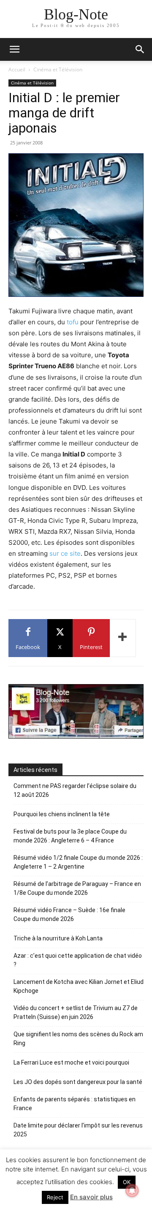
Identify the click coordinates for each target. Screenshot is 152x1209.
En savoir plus (91, 1197)
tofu (73, 322)
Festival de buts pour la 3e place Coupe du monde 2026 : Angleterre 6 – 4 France (70, 836)
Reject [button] (55, 1197)
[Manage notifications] (132, 1190)
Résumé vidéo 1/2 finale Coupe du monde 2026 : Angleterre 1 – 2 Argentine (78, 862)
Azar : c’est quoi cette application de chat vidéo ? (78, 960)
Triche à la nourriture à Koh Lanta (58, 938)
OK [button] (126, 1182)
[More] (123, 638)
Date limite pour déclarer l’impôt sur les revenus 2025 (78, 1130)
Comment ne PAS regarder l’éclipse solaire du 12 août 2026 (75, 790)
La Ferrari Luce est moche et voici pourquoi (71, 1062)
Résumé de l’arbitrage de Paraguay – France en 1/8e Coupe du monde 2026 (77, 888)
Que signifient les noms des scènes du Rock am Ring (78, 1038)
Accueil (16, 69)
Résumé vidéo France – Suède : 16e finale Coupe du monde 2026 (69, 914)
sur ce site (65, 553)
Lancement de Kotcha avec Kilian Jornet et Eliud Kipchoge (79, 986)
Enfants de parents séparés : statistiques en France (75, 1103)
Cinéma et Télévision (57, 69)
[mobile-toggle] (14, 49)
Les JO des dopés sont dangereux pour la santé (78, 1082)
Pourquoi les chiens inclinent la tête (62, 814)
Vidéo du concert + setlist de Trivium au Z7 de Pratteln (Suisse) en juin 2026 (76, 1012)
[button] (140, 49)
